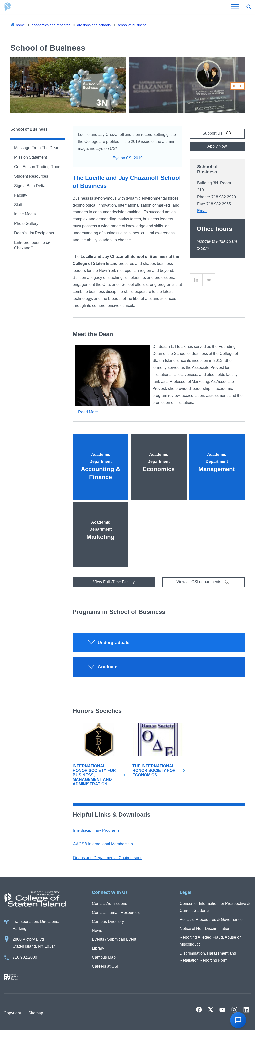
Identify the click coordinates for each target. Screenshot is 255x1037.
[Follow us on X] (210, 1010)
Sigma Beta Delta (29, 186)
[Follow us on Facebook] (199, 1010)
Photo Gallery (26, 223)
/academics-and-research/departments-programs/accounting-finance (100, 444)
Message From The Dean (36, 148)
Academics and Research (51, 25)
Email (202, 211)
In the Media (25, 214)
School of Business (131, 25)
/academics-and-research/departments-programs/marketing (100, 512)
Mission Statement (30, 157)
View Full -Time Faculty (114, 582)
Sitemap (35, 1013)
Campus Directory (108, 921)
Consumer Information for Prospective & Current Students (215, 907)
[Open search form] (249, 7)
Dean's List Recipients (34, 233)
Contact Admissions (109, 903)
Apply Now (217, 146)
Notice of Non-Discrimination (205, 928)
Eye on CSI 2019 (128, 158)
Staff (18, 205)
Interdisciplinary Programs (96, 830)
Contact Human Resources (116, 912)
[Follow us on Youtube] (222, 1010)
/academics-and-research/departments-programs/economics (158, 444)
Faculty (20, 195)
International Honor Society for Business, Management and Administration (94, 775)
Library (98, 948)
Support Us (212, 133)
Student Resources (31, 176)
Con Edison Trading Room (37, 167)
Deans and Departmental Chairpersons (107, 858)
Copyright (12, 1013)
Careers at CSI (105, 966)
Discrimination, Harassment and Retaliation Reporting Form (208, 956)
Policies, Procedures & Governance (211, 919)
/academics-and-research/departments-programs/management (216, 444)
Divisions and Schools (94, 25)
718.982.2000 (25, 957)
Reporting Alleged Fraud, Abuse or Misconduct (210, 940)
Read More (88, 412)
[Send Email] (209, 280)
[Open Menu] (235, 7)
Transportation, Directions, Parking (36, 925)
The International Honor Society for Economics (154, 770)
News (97, 930)
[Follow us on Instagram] (234, 1010)
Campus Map (104, 957)
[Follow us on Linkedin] (246, 1010)
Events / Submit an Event (114, 939)
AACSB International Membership (103, 844)
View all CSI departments (198, 582)
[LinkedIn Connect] (196, 280)
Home (20, 25)
